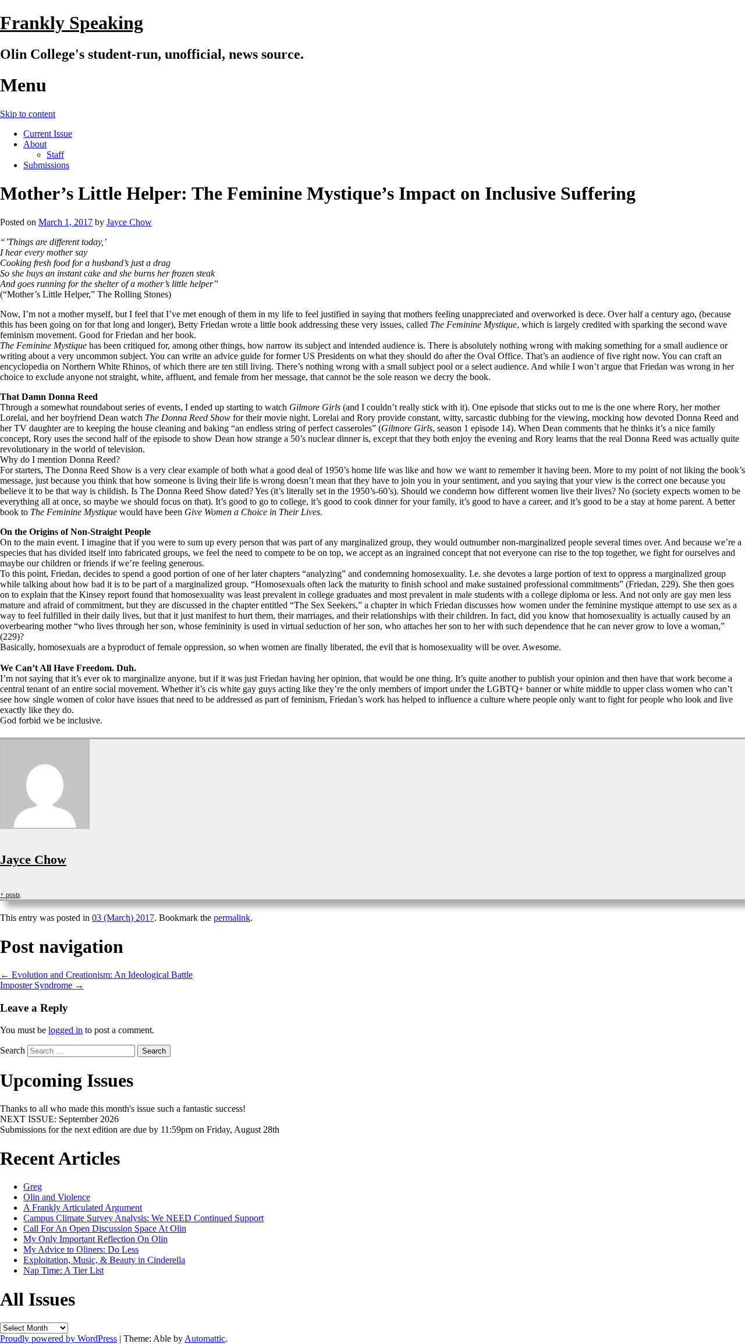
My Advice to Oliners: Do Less (81, 1249)
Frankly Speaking (71, 22)
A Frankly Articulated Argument (82, 1207)
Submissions (46, 165)
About (35, 144)
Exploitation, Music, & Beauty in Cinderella (104, 1260)
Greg (32, 1186)
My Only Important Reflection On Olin (95, 1239)
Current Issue (47, 134)
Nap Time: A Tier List (63, 1270)
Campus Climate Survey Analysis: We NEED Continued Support (143, 1218)
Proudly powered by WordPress (58, 1338)
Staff (55, 154)
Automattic (205, 1338)
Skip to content (27, 114)
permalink (232, 918)
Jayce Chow (129, 222)
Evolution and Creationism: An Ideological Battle (96, 975)
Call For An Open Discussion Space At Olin (104, 1228)
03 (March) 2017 (123, 918)
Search (12, 1050)
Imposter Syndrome (42, 985)
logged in (65, 1030)
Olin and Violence (56, 1197)
